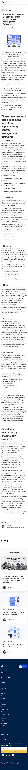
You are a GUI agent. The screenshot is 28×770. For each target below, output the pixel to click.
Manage (3, 698)
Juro (2, 706)
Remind (3, 696)
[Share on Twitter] (5, 540)
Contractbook (4, 709)
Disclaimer (3, 739)
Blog (2, 680)
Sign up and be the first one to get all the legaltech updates (12, 744)
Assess (3, 693)
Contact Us (3, 720)
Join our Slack (4, 723)
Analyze (3, 691)
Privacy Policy (4, 732)
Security (3, 737)
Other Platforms (5, 714)
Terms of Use (4, 734)
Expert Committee (5, 677)
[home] (6, 2)
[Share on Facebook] (8, 541)
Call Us (3, 725)
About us (3, 675)
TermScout (3, 711)
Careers (3, 682)
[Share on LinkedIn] (2, 541)
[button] (26, 2)
